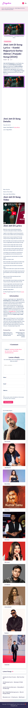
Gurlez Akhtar (17, 127)
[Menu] (25, 3)
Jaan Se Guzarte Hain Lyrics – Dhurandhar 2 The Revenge (13, 688)
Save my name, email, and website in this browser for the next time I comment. (13, 398)
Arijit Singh (7, 539)
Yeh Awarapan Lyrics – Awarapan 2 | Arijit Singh (13, 682)
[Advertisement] (14, 19)
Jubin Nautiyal (8, 467)
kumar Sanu (7, 509)
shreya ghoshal (8, 607)
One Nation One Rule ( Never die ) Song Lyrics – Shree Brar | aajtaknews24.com (13, 351)
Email (5, 384)
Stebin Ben (7, 664)
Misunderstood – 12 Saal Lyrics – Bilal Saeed (13, 697)
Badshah (7, 633)
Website (5, 390)
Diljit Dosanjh (7, 441)
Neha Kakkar (7, 483)
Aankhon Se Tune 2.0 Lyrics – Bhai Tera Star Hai (13, 677)
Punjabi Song (7, 41)
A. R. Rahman (7, 584)
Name (5, 377)
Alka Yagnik (7, 562)
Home (3, 8)
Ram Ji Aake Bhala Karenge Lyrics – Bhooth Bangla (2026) (13, 692)
